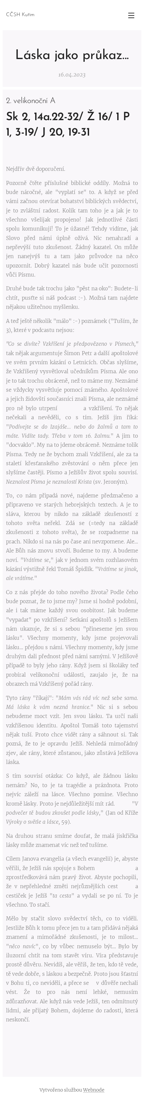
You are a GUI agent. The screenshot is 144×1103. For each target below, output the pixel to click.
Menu (131, 15)
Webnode (93, 1090)
